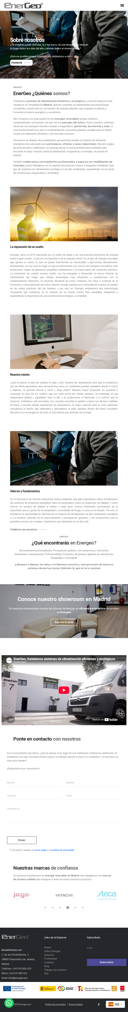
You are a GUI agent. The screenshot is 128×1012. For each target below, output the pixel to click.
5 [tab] (75, 907)
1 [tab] (45, 907)
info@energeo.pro (18, 978)
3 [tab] (60, 907)
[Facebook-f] (98, 1004)
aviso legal (40, 850)
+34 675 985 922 (18, 973)
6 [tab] (83, 907)
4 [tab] (68, 907)
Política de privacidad (56, 1004)
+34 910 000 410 (21, 969)
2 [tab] (53, 907)
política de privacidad (62, 850)
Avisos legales (76, 1004)
